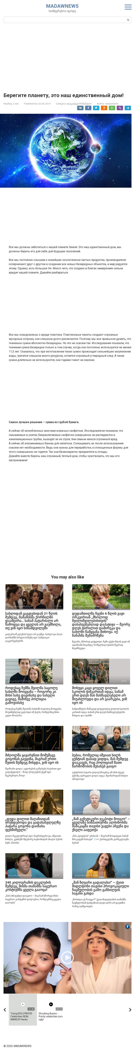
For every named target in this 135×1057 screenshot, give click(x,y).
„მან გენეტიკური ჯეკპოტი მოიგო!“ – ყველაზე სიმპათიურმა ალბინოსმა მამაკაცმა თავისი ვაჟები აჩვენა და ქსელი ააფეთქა (101, 824)
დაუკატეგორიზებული (79, 103)
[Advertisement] (67, 57)
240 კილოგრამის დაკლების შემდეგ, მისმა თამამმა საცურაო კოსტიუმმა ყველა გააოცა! (31, 886)
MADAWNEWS (62, 6)
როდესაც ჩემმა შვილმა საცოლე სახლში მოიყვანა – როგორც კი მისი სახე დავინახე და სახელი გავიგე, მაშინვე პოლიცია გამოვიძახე (31, 695)
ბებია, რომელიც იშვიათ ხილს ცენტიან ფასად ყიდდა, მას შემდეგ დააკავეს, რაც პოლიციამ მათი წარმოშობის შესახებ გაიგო (100, 760)
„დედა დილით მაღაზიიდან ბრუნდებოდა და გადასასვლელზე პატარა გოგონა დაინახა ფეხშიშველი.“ (33, 824)
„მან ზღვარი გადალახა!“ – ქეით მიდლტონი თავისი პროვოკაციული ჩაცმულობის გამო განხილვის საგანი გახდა (100, 887)
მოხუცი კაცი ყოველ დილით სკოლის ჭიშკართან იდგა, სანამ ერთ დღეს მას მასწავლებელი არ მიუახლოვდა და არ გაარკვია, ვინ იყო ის (99, 695)
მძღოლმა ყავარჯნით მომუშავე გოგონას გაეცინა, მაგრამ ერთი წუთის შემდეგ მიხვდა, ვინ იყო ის (32, 759)
